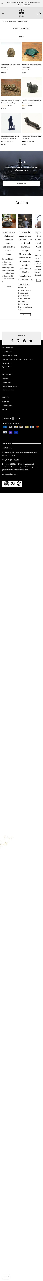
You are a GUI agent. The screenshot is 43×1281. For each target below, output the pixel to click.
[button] (24, 323)
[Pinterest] (24, 340)
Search (4, 409)
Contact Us (6, 402)
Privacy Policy (7, 363)
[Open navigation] (3, 13)
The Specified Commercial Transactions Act (18, 359)
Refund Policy (7, 405)
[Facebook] (12, 340)
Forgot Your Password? (10, 386)
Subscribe (21, 183)
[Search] (37, 13)
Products (11, 21)
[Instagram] (18, 340)
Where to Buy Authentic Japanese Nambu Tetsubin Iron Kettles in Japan (9, 243)
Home (4, 21)
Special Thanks (7, 367)
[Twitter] (30, 340)
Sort (20, 36)
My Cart (5, 379)
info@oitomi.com (10, 474)
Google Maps (7, 460)
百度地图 (16, 460)
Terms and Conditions (10, 356)
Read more (9, 286)
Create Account (7, 390)
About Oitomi (7, 352)
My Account (6, 382)
